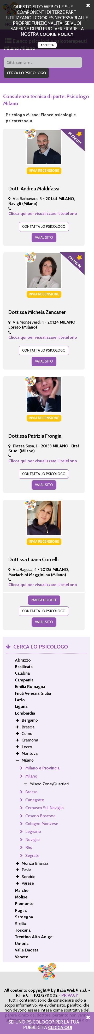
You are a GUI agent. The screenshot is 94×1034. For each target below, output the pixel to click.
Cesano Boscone (40, 815)
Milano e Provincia (42, 768)
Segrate (32, 855)
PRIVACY (69, 995)
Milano (31, 776)
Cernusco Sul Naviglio (44, 807)
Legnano (33, 831)
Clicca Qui (60, 1027)
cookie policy (56, 34)
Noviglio (32, 839)
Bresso (31, 791)
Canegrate (34, 799)
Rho (28, 847)
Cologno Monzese (41, 823)
